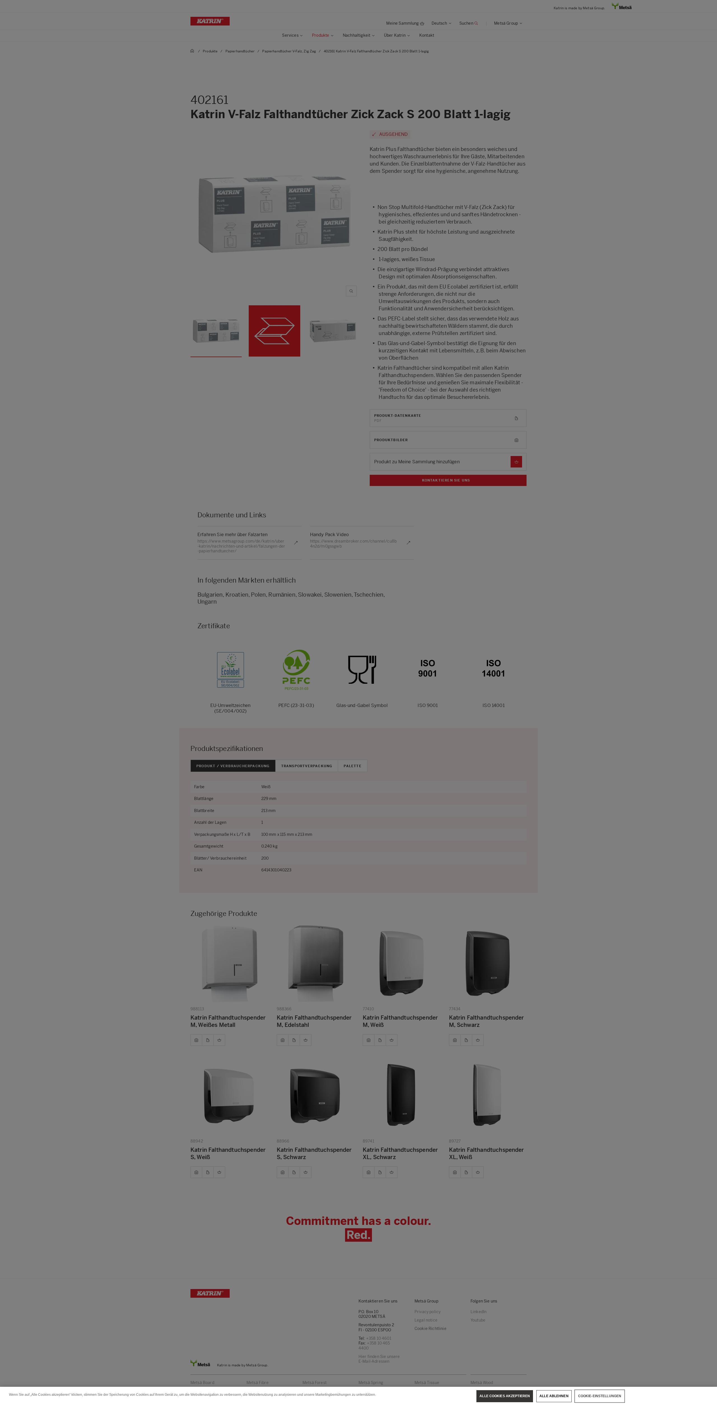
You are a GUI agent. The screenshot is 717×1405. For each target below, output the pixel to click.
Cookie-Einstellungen (599, 1396)
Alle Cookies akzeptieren (504, 1396)
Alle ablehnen (554, 1396)
